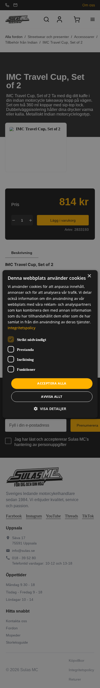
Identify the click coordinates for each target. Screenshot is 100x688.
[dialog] (50, 344)
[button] (50, 409)
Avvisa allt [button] (51, 396)
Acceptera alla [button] (51, 383)
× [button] (89, 276)
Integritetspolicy (21, 327)
